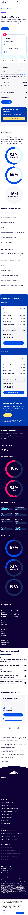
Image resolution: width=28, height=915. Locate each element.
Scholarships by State (6, 814)
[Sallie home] (4, 2)
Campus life (19, 60)
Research (3, 795)
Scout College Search (7, 802)
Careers (3, 789)
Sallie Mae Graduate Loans (8, 850)
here (13, 755)
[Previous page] (10, 728)
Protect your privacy (6, 866)
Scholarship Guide (5, 805)
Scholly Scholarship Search (8, 836)
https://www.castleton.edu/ (18, 618)
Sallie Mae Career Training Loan (9, 856)
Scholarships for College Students (9, 808)
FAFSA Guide (4, 820)
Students (11, 60)
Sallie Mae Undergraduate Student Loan (11, 853)
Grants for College (6, 823)
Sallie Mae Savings (6, 859)
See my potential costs (13, 343)
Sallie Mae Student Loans (7, 847)
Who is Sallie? (4, 780)
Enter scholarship (12, 118)
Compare (5, 28)
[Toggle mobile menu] (26, 1)
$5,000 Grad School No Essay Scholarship (11, 833)
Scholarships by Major (6, 817)
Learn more (5, 102)
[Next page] (17, 728)
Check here (23, 74)
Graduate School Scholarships (8, 811)
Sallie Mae (3, 786)
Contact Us (4, 783)
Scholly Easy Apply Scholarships (9, 839)
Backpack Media (5, 792)
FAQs (25, 60)
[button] (6, 873)
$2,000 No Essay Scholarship (8, 830)
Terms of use (4, 870)
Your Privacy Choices (6, 868)
